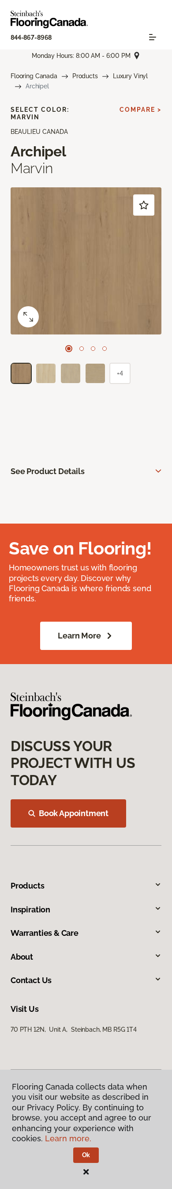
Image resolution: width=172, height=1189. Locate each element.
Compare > (140, 109)
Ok (86, 1155)
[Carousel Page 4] (104, 348)
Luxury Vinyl (130, 76)
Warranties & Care (45, 933)
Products (85, 76)
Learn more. (68, 1138)
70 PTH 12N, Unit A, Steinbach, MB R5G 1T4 (74, 1029)
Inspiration (30, 909)
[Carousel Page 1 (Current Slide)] (68, 348)
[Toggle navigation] (152, 37)
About (22, 956)
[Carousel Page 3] (93, 348)
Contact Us (31, 980)
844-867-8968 (31, 37)
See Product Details (48, 471)
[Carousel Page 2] (81, 348)
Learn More (79, 635)
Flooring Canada (34, 76)
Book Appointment (73, 813)
